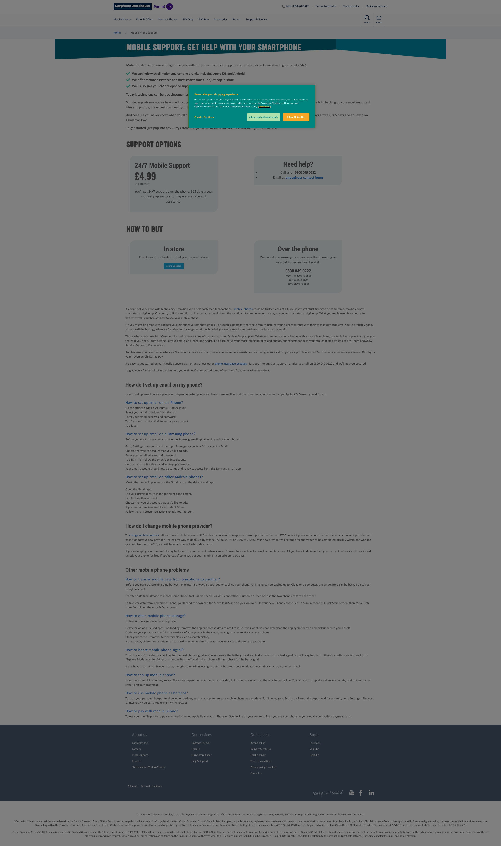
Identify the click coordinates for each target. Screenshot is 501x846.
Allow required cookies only (263, 117)
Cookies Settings (204, 117)
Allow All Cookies (296, 117)
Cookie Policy (264, 106)
